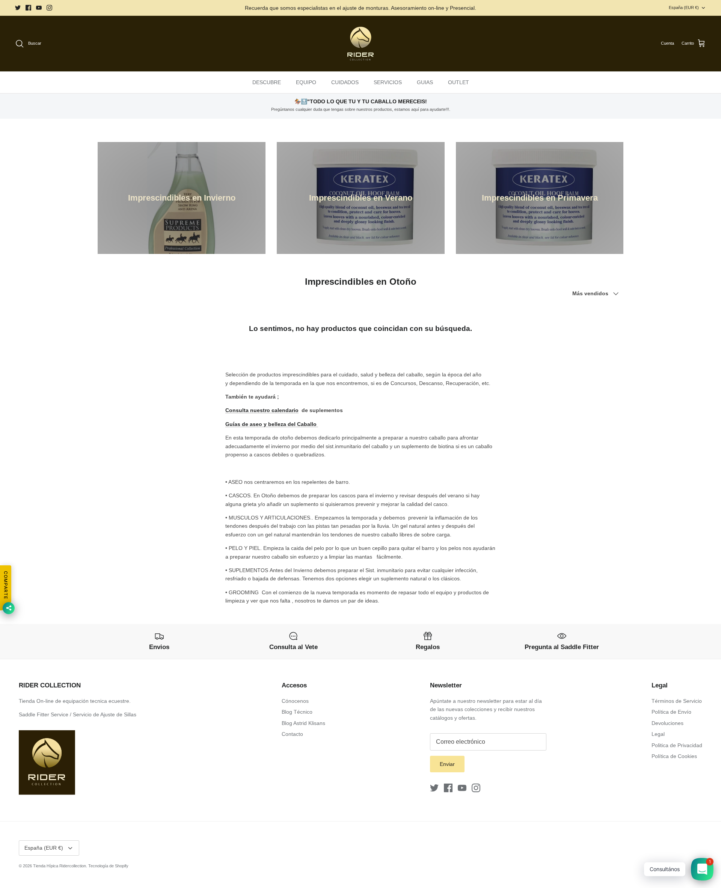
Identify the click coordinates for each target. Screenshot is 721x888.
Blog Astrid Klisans (303, 723)
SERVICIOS (388, 82)
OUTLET (458, 82)
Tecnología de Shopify (108, 866)
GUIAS (425, 82)
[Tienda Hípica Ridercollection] (360, 43)
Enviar (447, 764)
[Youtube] (39, 8)
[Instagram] (49, 8)
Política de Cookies (674, 756)
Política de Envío (671, 712)
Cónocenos (295, 701)
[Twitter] (18, 8)
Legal (658, 734)
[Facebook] (28, 8)
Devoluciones (667, 723)
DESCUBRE (266, 82)
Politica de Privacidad (677, 745)
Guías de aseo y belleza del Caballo (271, 424)
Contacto (292, 734)
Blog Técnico (297, 712)
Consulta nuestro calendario (262, 410)
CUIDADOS (345, 82)
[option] (181, 198)
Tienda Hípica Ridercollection (59, 866)
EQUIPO (306, 82)
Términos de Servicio (677, 701)
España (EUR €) (684, 7)
